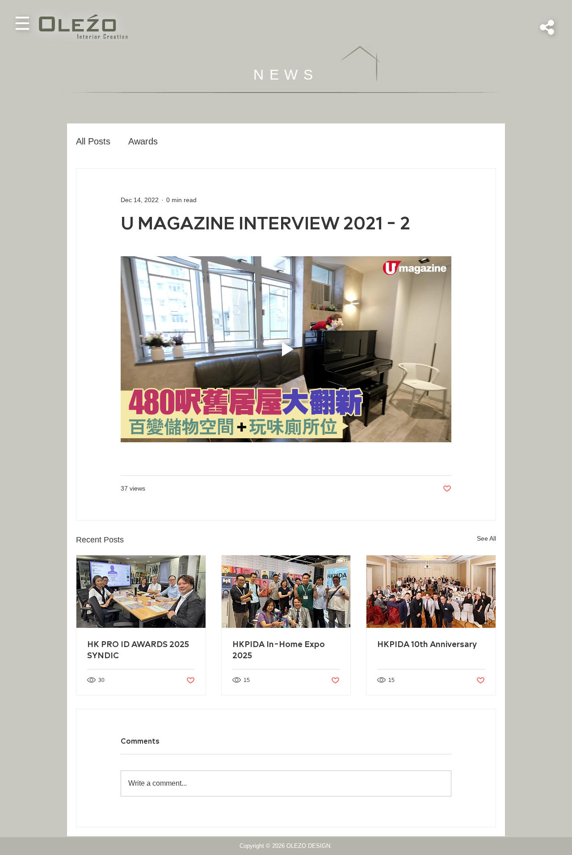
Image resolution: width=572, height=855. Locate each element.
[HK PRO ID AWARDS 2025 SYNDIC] (141, 591)
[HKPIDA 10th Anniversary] (431, 591)
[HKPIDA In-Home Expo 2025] (286, 591)
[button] (22, 23)
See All (486, 538)
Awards (143, 141)
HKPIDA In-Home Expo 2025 (278, 650)
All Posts (93, 141)
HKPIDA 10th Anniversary (427, 644)
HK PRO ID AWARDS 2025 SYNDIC (138, 650)
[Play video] (286, 349)
